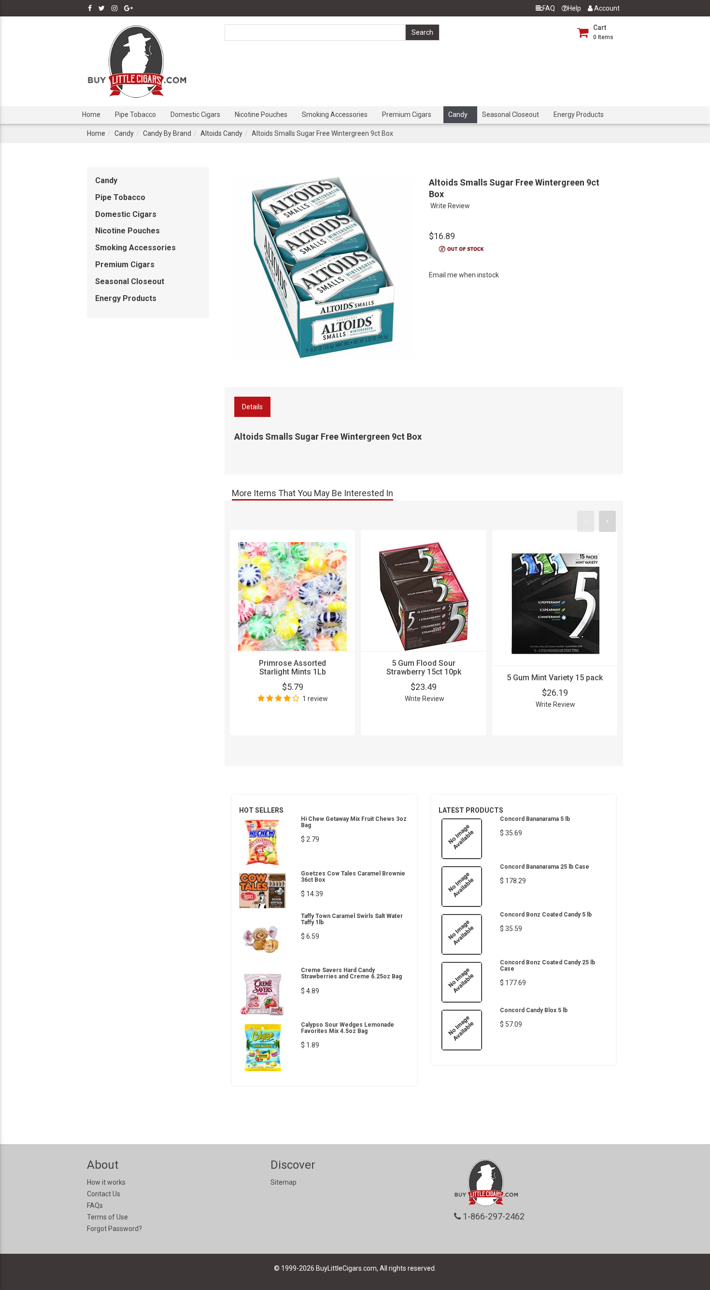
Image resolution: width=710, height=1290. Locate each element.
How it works (106, 1182)
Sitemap (283, 1182)
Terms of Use (107, 1217)
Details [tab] (252, 407)
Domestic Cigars (195, 114)
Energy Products (579, 114)
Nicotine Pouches (261, 114)
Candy (458, 114)
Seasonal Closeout (510, 114)
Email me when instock (464, 275)
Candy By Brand (167, 133)
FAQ (548, 8)
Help (574, 8)
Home (91, 114)
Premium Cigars (406, 114)
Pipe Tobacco (135, 114)
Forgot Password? (114, 1229)
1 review (315, 698)
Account (606, 8)
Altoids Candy (221, 133)
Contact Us (103, 1194)
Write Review (450, 206)
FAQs (95, 1205)
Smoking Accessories (335, 114)
